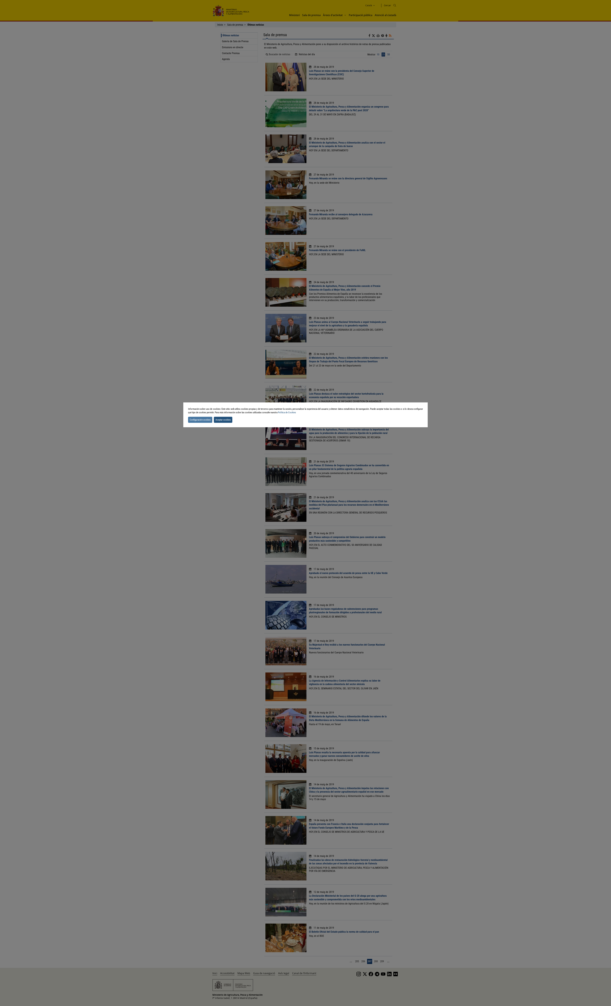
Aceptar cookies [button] (223, 419)
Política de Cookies (287, 412)
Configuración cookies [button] (200, 419)
